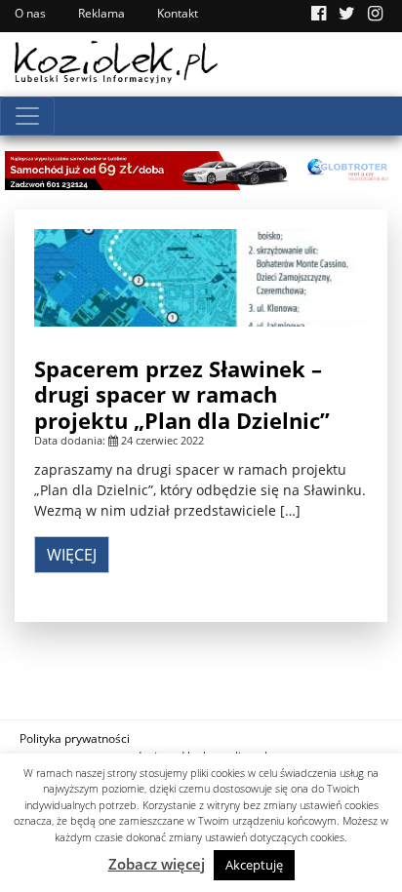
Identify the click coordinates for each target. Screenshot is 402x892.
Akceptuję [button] (254, 864)
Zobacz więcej (156, 863)
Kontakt (177, 13)
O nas (30, 13)
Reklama (101, 13)
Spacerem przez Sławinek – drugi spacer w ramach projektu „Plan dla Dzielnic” (182, 394)
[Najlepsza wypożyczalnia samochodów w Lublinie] (201, 169)
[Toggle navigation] (27, 116)
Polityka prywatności (75, 738)
